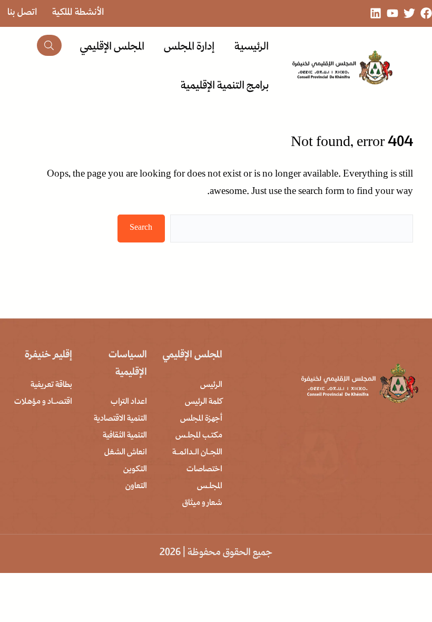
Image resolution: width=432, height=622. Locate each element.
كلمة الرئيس (203, 402)
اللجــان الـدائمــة (197, 452)
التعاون (136, 486)
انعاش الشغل (125, 452)
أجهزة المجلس (201, 419)
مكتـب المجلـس (198, 436)
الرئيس (211, 385)
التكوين (135, 469)
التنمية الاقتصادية (120, 419)
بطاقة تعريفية (51, 385)
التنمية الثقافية (125, 436)
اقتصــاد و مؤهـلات (43, 402)
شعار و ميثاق (202, 503)
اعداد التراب (129, 402)
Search (141, 228)
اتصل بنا (22, 13)
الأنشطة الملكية (78, 13)
